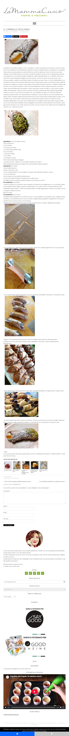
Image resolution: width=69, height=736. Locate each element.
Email (5, 512)
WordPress (34, 724)
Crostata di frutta (7, 470)
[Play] (5, 707)
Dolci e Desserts (15, 478)
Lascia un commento (24, 31)
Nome (5, 506)
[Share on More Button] (51, 734)
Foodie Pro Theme (21, 723)
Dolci (10, 476)
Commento (6, 491)
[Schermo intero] (63, 707)
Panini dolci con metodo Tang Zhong (34, 471)
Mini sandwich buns (16, 471)
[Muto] (61, 707)
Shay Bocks (31, 723)
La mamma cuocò (34, 11)
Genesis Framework (50, 723)
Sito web (5, 518)
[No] (67, 731)
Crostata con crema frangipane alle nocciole (25, 472)
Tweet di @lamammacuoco (11, 714)
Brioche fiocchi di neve (43, 471)
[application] (34, 691)
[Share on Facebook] (17, 734)
